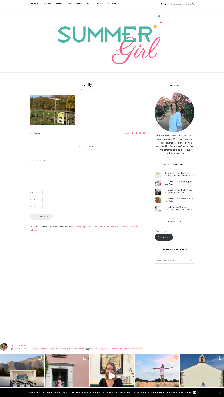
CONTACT (112, 4)
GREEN (59, 4)
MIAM (89, 4)
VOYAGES (47, 4)
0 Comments (35, 133)
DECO (68, 4)
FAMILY (100, 4)
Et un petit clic (164, 237)
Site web (33, 206)
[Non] (220, 392)
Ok (194, 392)
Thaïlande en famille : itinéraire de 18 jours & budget (178, 191)
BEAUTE (79, 4)
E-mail (33, 199)
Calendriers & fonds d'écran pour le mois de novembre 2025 (179, 174)
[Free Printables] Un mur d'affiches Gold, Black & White (178, 208)
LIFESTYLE (34, 4)
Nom (32, 192)
